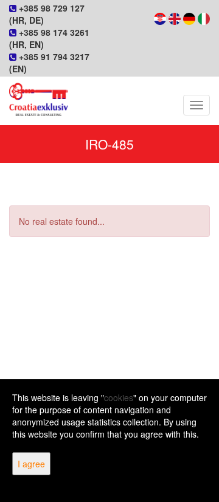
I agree (31, 464)
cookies (118, 397)
